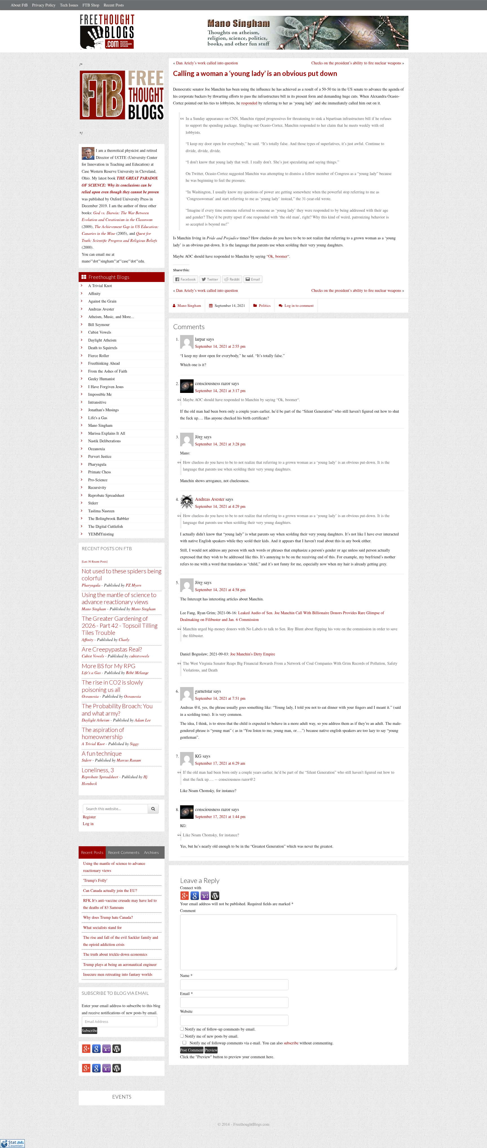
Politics (265, 305)
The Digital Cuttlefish (105, 526)
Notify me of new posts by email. (211, 1036)
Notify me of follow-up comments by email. (220, 1029)
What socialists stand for (102, 927)
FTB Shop (91, 5)
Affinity (94, 293)
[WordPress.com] (116, 1048)
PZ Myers (133, 585)
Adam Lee (143, 720)
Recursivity (97, 487)
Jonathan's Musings (103, 409)
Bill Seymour (99, 324)
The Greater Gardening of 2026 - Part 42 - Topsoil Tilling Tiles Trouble (120, 625)
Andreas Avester (101, 309)
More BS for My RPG (109, 665)
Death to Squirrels (102, 347)
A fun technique (102, 753)
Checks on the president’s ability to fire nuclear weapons (356, 62)
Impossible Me (100, 394)
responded (249, 103)
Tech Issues (69, 5)
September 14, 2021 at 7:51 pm (220, 698)
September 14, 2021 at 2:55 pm (220, 346)
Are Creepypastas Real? (112, 649)
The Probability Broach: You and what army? (117, 709)
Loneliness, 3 (98, 769)
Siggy (134, 743)
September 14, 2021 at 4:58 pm (220, 589)
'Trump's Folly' (95, 880)
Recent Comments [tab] (124, 852)
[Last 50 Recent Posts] (94, 561)
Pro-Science (97, 479)
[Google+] (86, 1048)
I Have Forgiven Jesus (105, 386)
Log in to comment (299, 305)
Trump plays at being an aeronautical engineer (120, 964)
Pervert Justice (99, 456)
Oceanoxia (96, 448)
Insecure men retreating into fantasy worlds (117, 974)
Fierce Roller (98, 355)
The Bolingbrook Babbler (108, 518)
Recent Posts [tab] (92, 852)
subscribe (291, 1043)
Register (89, 816)
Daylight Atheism (102, 340)
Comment (188, 910)
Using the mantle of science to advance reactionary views (119, 598)
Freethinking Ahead (104, 363)
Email (186, 993)
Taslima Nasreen (101, 510)
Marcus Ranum (129, 760)
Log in (88, 823)
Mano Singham (100, 425)
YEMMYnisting (101, 534)
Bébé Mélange (137, 672)
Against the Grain (102, 301)
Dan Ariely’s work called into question (207, 62)
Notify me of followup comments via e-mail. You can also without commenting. (261, 1043)
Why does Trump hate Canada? (108, 917)
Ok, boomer (277, 256)
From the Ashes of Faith (107, 371)
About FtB (19, 5)
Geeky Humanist (101, 378)
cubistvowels (139, 656)
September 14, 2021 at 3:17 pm (220, 390)
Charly (124, 639)
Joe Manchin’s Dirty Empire (252, 654)
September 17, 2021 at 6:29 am (220, 763)
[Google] (96, 1048)
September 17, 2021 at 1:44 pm (220, 816)
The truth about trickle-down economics (115, 954)
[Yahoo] (106, 1048)
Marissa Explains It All (106, 433)
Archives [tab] (151, 852)
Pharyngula (97, 464)
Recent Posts (114, 5)
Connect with (190, 887)
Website (186, 1011)
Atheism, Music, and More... (111, 316)
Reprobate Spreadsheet (106, 495)
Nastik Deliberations (104, 440)
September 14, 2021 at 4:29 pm (220, 506)
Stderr (93, 503)
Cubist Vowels (99, 332)
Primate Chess (99, 471)
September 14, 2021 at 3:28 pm (220, 444)
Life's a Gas (97, 417)
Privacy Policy (44, 5)
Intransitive (97, 402)
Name (186, 975)
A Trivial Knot (100, 285)
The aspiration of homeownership (103, 733)
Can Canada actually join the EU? (110, 890)
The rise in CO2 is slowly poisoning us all (112, 686)
